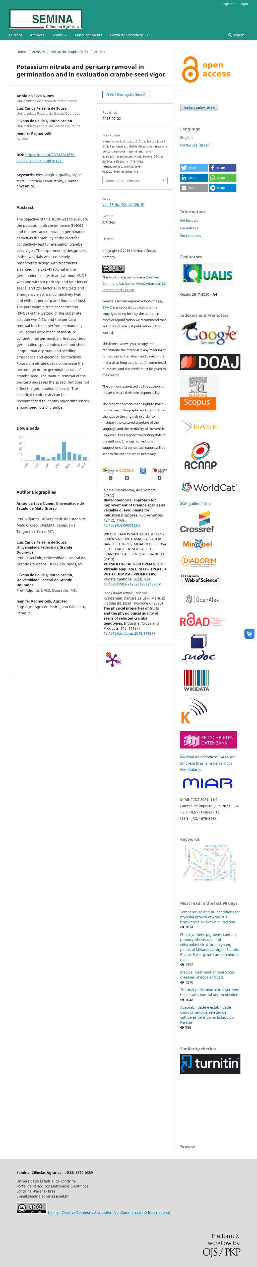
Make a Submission (199, 107)
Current (15, 35)
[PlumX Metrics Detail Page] (112, 660)
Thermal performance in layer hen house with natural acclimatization (209, 992)
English (186, 137)
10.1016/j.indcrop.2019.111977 (129, 633)
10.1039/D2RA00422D (122, 525)
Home (21, 51)
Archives (37, 35)
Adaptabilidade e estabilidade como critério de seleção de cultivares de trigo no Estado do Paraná (207, 1015)
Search (238, 35)
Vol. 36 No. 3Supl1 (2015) (69, 51)
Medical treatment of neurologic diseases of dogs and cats (207, 975)
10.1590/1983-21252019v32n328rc (132, 584)
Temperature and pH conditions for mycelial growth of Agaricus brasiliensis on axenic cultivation (210, 917)
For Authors (189, 228)
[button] (194, 168)
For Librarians (190, 235)
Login (243, 4)
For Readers (189, 220)
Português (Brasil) (195, 145)
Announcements (88, 35)
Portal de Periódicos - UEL (131, 35)
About (57, 35)
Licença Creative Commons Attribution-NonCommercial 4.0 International (109, 1212)
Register (227, 4)
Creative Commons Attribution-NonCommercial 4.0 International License (134, 283)
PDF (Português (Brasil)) (128, 94)
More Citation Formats (123, 180)
